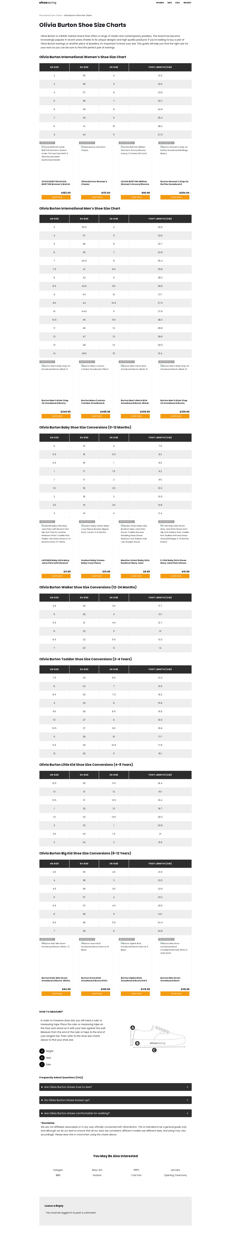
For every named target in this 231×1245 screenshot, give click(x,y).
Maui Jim (97, 1170)
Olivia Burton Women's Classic (94, 183)
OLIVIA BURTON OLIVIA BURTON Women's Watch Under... (56, 183)
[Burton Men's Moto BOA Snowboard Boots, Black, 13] (135, 381)
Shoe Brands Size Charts (50, 15)
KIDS (177, 2)
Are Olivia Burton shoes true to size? (68, 1087)
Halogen (58, 1170)
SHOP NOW (57, 197)
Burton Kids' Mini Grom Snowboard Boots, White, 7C (56, 979)
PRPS (136, 1170)
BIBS (58, 1175)
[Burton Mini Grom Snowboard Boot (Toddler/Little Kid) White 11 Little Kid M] (174, 958)
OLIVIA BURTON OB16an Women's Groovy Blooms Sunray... (135, 183)
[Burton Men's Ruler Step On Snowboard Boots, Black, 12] (174, 381)
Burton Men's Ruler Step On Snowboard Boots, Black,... (55, 402)
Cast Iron (136, 1175)
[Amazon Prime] (67, 567)
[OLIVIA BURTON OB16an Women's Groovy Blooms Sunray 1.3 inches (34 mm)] (135, 162)
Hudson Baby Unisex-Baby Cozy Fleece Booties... (93, 561)
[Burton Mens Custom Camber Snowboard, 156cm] (95, 381)
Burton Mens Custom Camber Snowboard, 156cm (93, 402)
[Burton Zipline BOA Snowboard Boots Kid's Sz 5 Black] (135, 958)
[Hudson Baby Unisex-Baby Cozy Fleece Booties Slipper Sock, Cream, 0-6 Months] (95, 541)
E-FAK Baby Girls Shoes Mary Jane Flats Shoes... (173, 561)
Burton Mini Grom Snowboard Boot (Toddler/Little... (170, 979)
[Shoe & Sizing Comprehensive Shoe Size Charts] (48, 2)
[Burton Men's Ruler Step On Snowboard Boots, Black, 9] (56, 381)
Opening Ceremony (175, 1175)
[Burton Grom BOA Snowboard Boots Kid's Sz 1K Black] (95, 958)
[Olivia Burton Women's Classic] (95, 162)
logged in (66, 1212)
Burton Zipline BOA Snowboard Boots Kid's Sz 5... (134, 979)
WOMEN (160, 2)
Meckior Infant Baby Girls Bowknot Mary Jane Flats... (135, 561)
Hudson (97, 1175)
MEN (170, 2)
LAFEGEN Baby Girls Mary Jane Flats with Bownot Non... (55, 561)
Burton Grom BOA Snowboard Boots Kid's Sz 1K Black (94, 979)
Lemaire (175, 1170)
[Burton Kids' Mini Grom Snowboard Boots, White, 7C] (56, 958)
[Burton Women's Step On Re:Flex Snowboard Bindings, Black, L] (174, 162)
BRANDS (187, 2)
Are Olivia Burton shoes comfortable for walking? (77, 1113)
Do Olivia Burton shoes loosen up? (67, 1100)
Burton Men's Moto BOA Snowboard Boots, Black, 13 (135, 402)
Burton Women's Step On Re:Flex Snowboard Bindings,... (174, 183)
